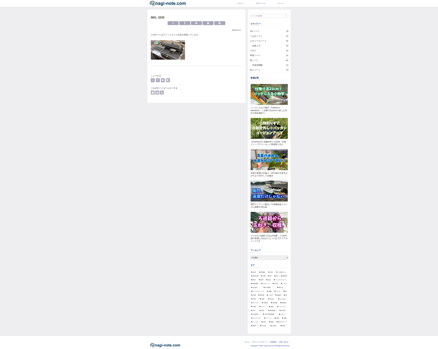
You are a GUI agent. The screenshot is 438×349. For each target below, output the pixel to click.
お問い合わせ (283, 342)
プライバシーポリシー (260, 342)
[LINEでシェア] (208, 23)
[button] (219, 23)
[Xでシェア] (173, 23)
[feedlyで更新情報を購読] (157, 92)
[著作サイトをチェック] (153, 92)
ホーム (247, 342)
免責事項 (273, 342)
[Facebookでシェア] (184, 23)
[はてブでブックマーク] (196, 23)
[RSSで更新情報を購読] (162, 92)
